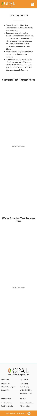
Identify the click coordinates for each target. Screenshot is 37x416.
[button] (32, 4)
